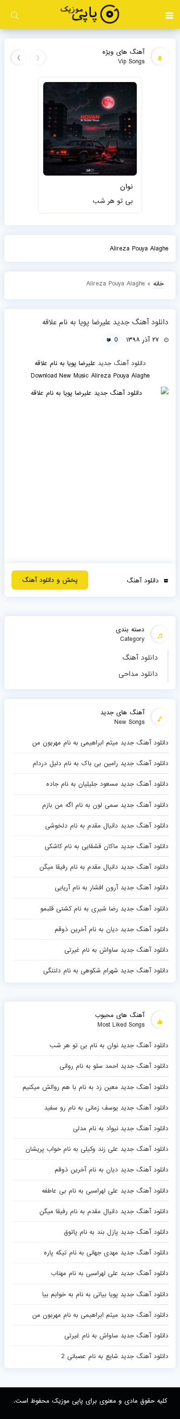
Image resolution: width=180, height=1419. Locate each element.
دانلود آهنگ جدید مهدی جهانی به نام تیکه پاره (106, 1252)
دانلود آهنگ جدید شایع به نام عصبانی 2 (114, 1356)
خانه (158, 283)
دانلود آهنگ (140, 657)
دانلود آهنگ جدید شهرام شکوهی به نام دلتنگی (105, 970)
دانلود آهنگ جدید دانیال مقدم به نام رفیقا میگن (103, 867)
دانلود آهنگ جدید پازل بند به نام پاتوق (116, 1232)
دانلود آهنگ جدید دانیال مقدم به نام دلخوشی (106, 825)
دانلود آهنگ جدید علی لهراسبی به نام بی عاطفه (105, 1190)
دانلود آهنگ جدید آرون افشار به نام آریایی (111, 887)
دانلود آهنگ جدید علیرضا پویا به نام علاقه (105, 322)
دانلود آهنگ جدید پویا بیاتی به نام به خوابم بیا (105, 1294)
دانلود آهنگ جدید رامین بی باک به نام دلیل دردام (100, 763)
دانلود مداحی (138, 674)
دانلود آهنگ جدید (122, 363)
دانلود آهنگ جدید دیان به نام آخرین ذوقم (111, 929)
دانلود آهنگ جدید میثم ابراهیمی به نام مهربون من (100, 742)
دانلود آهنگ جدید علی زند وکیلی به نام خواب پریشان (96, 1149)
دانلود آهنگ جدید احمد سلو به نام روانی (114, 1066)
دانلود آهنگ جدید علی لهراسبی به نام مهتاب (109, 1273)
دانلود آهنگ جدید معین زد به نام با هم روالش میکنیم (95, 1087)
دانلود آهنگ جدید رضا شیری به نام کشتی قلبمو (104, 908)
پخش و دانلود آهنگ (50, 580)
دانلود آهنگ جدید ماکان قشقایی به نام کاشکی (106, 846)
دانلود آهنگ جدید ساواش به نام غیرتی (116, 950)
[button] (169, 14)
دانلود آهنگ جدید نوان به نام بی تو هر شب (108, 1045)
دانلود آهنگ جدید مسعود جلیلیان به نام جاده (107, 784)
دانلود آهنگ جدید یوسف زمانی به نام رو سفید (106, 1107)
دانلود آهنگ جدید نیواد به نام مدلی (120, 1128)
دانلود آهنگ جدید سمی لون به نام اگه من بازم (105, 805)
